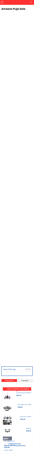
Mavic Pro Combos (25, 416)
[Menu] (2, 2)
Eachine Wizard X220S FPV (23, 393)
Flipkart (11, 450)
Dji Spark (28, 428)
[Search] (31, 2)
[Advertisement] (17, 346)
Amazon (6, 450)
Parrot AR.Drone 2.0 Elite (24, 404)
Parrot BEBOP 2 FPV (9, 441)
